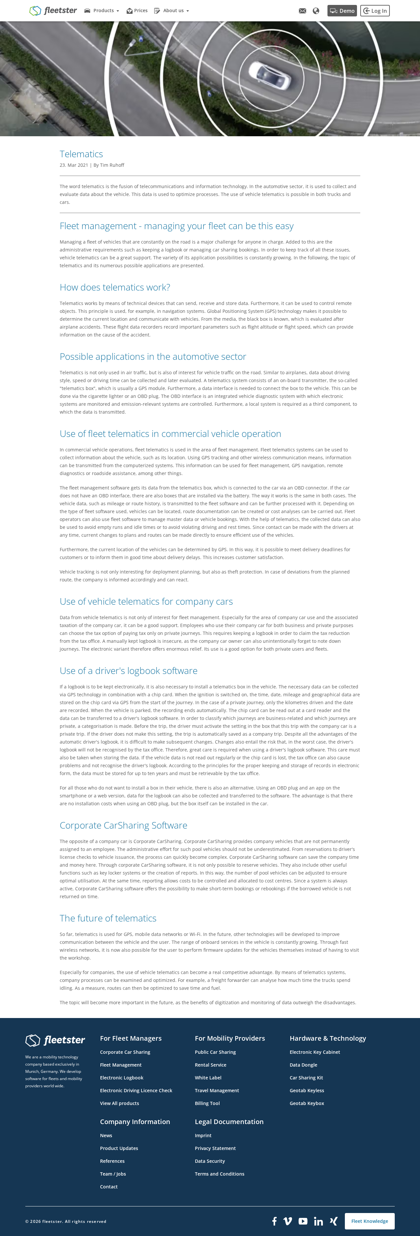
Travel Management (217, 1090)
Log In (379, 10)
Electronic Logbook (121, 1077)
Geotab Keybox (307, 1103)
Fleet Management (121, 1065)
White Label (208, 1077)
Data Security (210, 1161)
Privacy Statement (215, 1148)
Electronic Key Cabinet (315, 1052)
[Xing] (334, 1221)
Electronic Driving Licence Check (136, 1090)
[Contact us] (302, 10)
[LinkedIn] (318, 1221)
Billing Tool (207, 1103)
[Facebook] (274, 1221)
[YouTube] (303, 1221)
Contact (109, 1186)
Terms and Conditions (219, 1174)
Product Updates (119, 1148)
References (112, 1161)
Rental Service (210, 1065)
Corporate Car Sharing (125, 1052)
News (106, 1135)
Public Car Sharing (215, 1052)
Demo (347, 10)
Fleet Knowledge (369, 1221)
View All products (119, 1103)
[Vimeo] (287, 1221)
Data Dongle (303, 1065)
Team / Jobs (113, 1174)
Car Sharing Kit (306, 1077)
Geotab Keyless (307, 1090)
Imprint (203, 1135)
